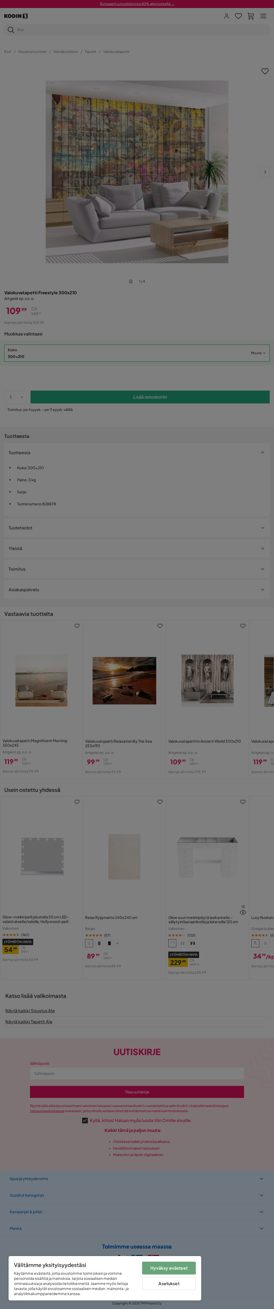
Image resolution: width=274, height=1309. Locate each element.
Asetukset (168, 1283)
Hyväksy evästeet (169, 1268)
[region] (105, 1278)
